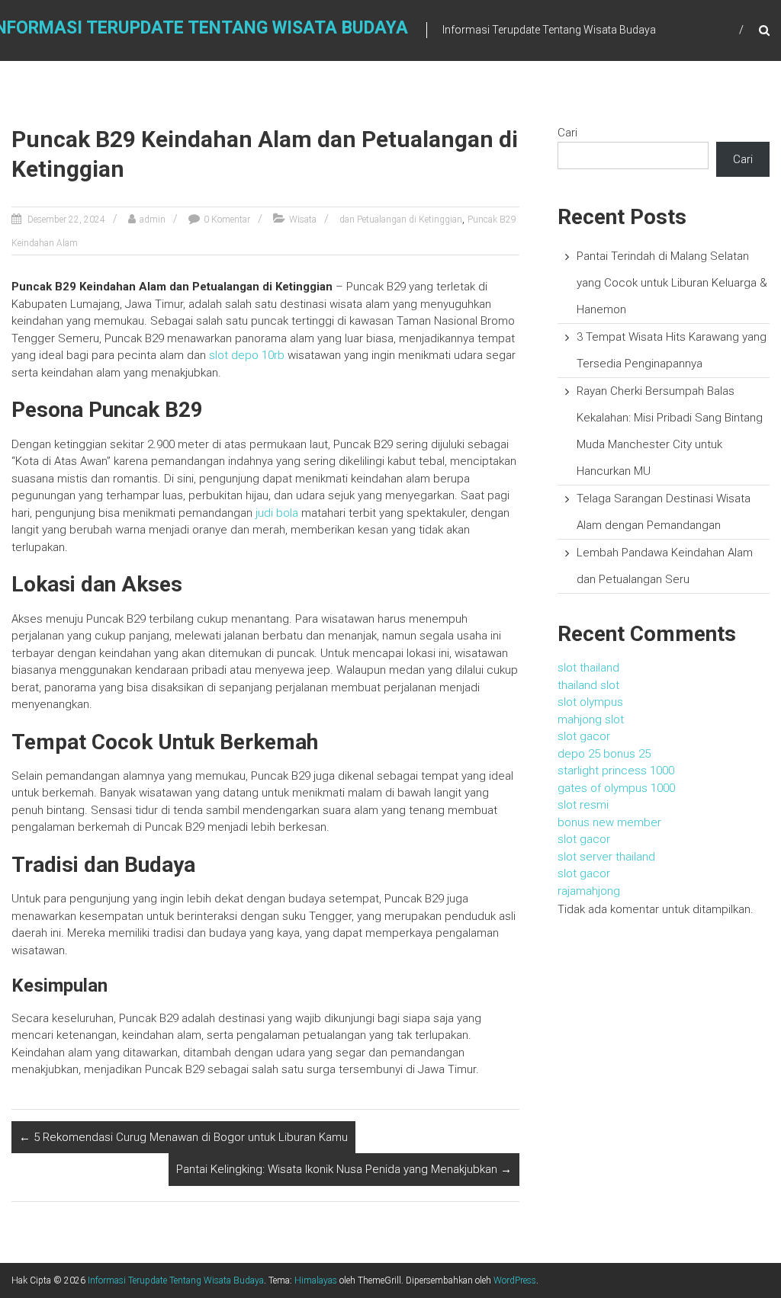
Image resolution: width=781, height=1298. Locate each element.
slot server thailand (606, 857)
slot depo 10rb (246, 355)
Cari (567, 132)
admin (153, 219)
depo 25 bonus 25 (604, 754)
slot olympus (590, 702)
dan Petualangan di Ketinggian (400, 219)
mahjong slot (591, 719)
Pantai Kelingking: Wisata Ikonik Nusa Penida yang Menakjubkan (344, 1169)
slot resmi (583, 805)
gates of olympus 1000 (616, 788)
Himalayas (315, 1280)
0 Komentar (227, 219)
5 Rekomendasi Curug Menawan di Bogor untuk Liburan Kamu (183, 1137)
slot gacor (584, 736)
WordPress (514, 1280)
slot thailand (588, 668)
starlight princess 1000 (616, 770)
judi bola (277, 513)
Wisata (303, 219)
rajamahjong (589, 891)
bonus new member (609, 822)
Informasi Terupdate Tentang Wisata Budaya (176, 1280)
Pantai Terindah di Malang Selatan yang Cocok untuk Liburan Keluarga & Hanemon (672, 282)
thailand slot (588, 685)
